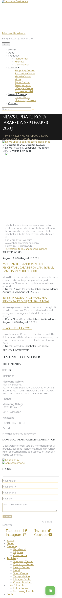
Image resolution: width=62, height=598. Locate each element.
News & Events (17, 94)
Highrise (19, 61)
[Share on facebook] (13, 150)
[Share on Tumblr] (21, 150)
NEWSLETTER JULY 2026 (17, 328)
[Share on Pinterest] (27, 150)
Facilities (13, 67)
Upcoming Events (25, 100)
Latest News (22, 97)
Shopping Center (25, 70)
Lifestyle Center (24, 88)
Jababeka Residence (13, 33)
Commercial (22, 64)
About (11, 52)
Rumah (17, 289)
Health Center (23, 76)
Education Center (25, 73)
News (8, 147)
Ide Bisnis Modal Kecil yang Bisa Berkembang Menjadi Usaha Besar (25, 299)
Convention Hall (24, 91)
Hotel (18, 79)
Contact (13, 103)
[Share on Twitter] (15, 150)
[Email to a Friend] (30, 150)
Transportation (23, 85)
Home (12, 49)
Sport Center (22, 82)
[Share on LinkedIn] (18, 150)
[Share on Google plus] (24, 150)
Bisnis (8, 319)
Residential (21, 58)
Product (13, 55)
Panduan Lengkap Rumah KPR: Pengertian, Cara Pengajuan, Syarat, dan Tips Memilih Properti (28, 267)
